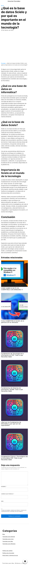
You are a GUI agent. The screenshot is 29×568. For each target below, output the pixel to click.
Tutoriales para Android (9, 536)
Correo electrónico (7, 493)
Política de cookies (7, 550)
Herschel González (14, 1)
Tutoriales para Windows (9, 543)
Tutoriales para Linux (8, 539)
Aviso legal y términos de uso (10, 555)
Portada (3, 63)
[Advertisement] (14, 47)
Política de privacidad (8, 553)
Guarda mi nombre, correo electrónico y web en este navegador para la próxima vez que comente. (13, 511)
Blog (2, 5)
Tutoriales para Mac (8, 541)
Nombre (3, 486)
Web (2, 501)
